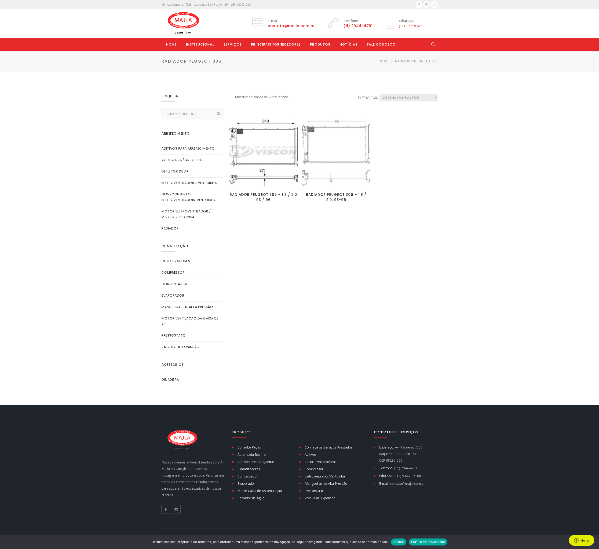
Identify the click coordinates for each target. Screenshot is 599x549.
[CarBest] (182, 23)
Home (171, 44)
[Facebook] (419, 4)
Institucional (200, 44)
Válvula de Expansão (320, 498)
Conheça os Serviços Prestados (329, 447)
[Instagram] (426, 4)
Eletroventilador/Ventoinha (325, 476)
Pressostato (314, 490)
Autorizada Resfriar (252, 454)
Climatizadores (248, 469)
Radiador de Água (250, 498)
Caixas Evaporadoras (320, 461)
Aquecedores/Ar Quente (255, 461)
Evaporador (246, 483)
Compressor (314, 469)
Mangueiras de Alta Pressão (326, 483)
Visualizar (263, 182)
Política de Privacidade (428, 542)
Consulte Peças (249, 447)
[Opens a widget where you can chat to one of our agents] (581, 541)
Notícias (349, 44)
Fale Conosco (381, 44)
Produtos (320, 44)
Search (218, 113)
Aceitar (398, 542)
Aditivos (311, 454)
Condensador (247, 476)
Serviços (232, 44)
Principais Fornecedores (276, 44)
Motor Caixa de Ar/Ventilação (259, 490)
